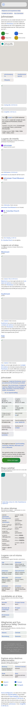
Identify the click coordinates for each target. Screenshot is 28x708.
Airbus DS (11, 502)
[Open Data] (6, 441)
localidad (22, 383)
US (16, 415)
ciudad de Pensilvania (15, 381)
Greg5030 (6, 112)
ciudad (10, 117)
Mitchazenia (7, 172)
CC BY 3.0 (13, 238)
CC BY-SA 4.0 (14, 172)
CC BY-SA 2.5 (13, 112)
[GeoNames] (6, 450)
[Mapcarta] (3, 4)
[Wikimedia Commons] (12, 450)
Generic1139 (7, 279)
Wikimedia (7, 205)
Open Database (14, 696)
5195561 (17, 428)
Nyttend (6, 321)
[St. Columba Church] (14, 225)
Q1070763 (5, 435)
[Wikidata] (9, 450)
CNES (16, 502)
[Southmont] (14, 308)
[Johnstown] (14, 94)
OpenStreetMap (19, 443)
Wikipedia (9, 447)
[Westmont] (14, 266)
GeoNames (5, 445)
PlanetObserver (22, 502)
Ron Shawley (7, 238)
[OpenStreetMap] (3, 450)
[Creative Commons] (19, 690)
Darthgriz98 (7, 105)
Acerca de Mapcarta (7, 693)
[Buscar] (25, 4)
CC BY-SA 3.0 (14, 105)
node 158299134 (19, 422)
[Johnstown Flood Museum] (14, 193)
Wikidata (11, 445)
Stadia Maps (5, 502)
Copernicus (5, 503)
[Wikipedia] (15, 450)
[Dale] (14, 350)
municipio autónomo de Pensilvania (14, 382)
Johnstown (12, 704)
